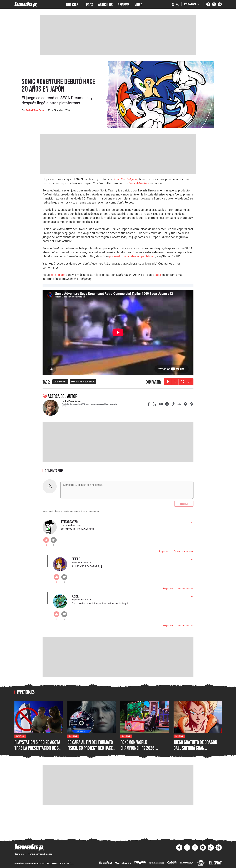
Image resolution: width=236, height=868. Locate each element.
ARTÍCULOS (105, 4)
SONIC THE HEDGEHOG (83, 381)
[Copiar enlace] (189, 381)
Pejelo (76, 559)
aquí (158, 275)
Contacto (19, 854)
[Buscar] (177, 4)
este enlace (57, 275)
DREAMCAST (60, 381)
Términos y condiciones (40, 854)
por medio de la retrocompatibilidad (131, 256)
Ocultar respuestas (183, 551)
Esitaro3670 (69, 521)
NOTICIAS (72, 4)
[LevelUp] (105, 863)
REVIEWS (123, 4)
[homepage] (25, 4)
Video (138, 4)
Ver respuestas (185, 588)
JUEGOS (88, 4)
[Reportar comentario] (190, 523)
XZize (75, 596)
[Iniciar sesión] (172, 4)
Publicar (184, 503)
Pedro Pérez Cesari (35, 110)
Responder (164, 551)
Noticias (20, 736)
